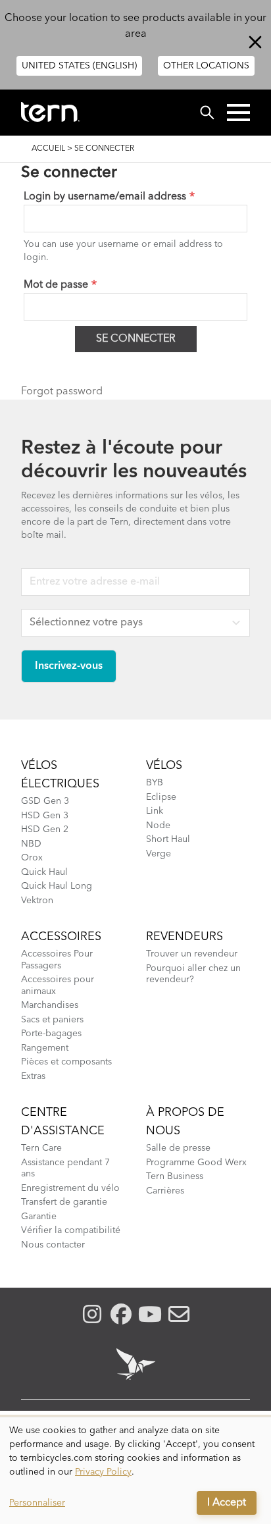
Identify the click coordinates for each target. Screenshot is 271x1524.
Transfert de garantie (64, 1202)
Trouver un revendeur (191, 954)
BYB (154, 782)
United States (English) (79, 65)
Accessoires (61, 937)
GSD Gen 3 (45, 801)
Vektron (37, 900)
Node (158, 825)
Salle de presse (178, 1148)
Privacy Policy (103, 1472)
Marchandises (49, 1005)
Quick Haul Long (56, 886)
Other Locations (206, 65)
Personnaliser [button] (37, 1503)
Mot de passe (56, 285)
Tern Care (41, 1148)
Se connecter (136, 339)
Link (154, 811)
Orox (32, 857)
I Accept (226, 1503)
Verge (158, 853)
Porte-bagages (51, 1033)
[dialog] (135, 1470)
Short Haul (168, 839)
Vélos (164, 766)
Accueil (48, 149)
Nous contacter (53, 1244)
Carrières (165, 1191)
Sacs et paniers (52, 1019)
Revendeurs (184, 937)
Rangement (44, 1048)
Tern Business (174, 1176)
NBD (31, 844)
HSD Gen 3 (44, 815)
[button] (238, 112)
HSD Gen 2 (44, 829)
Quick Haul (44, 872)
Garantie (39, 1216)
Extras (33, 1076)
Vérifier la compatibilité (70, 1230)
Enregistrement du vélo (70, 1188)
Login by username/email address (105, 197)
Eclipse (161, 797)
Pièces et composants (66, 1061)
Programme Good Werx (196, 1162)
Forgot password (62, 391)
